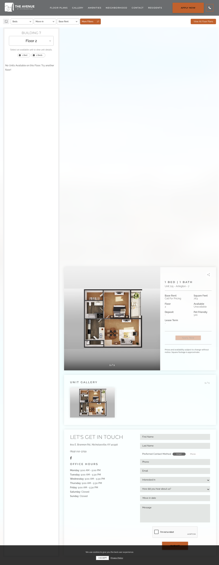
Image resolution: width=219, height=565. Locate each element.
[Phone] (209, 7)
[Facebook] (71, 458)
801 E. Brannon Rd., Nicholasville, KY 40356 (94, 444)
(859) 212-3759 (78, 451)
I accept (102, 558)
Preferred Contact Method (156, 454)
